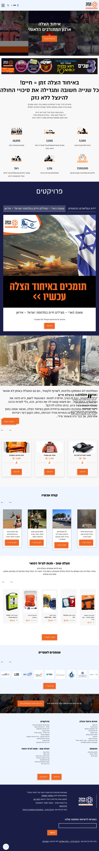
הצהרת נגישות (93, 739)
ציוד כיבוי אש (45, 764)
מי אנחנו (94, 725)
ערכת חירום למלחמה (43, 739)
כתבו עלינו (94, 756)
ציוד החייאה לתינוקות (42, 729)
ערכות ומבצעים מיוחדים (42, 762)
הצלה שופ (46, 752)
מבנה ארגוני (93, 727)
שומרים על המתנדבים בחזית (40, 725)
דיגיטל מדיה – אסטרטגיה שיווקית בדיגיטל (38, 809)
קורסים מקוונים (44, 760)
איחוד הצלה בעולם (91, 735)
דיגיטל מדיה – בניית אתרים (69, 841)
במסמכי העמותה (47, 795)
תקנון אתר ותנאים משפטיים (89, 742)
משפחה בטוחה (45, 735)
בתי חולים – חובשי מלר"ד (41, 733)
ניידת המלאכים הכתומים (82, 208)
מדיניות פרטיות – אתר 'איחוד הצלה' (86, 740)
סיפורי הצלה (93, 754)
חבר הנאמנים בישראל (91, 729)
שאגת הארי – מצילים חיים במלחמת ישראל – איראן (34, 208)
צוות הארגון (93, 733)
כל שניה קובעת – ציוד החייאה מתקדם (38, 737)
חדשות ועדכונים (92, 752)
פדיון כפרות (45, 740)
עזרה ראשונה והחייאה (42, 758)
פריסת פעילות (92, 731)
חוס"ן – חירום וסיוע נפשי (41, 727)
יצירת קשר (63, 806)
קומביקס (45, 841)
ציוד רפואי (46, 754)
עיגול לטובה (45, 731)
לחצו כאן (36, 799)
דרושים (95, 737)
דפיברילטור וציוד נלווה (42, 756)
